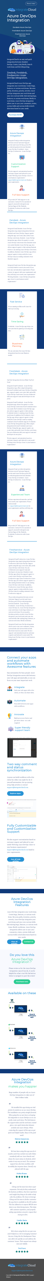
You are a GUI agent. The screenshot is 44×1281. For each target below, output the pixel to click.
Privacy (8, 1277)
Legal (31, 1275)
